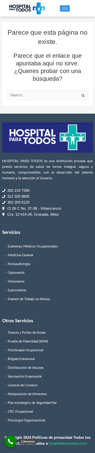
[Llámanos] (10, 441)
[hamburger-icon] (65, 8)
